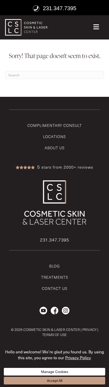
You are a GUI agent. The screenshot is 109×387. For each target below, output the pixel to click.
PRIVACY (89, 329)
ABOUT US (55, 147)
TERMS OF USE (54, 334)
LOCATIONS (54, 136)
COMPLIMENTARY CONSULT (54, 125)
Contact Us (54, 288)
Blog (54, 266)
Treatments (54, 277)
